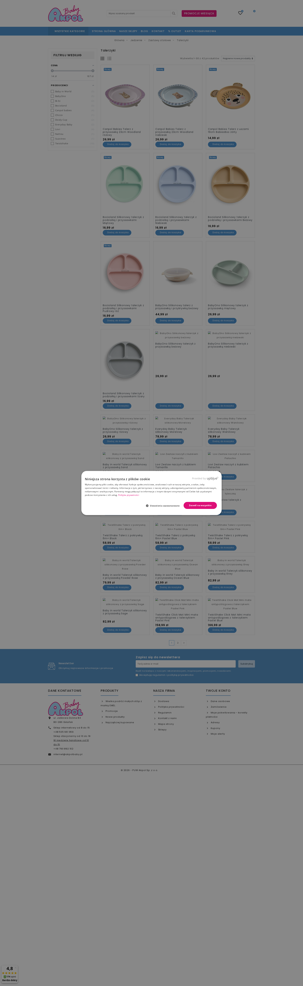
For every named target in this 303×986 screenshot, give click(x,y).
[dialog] (151, 493)
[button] (164, 506)
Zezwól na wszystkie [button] (200, 505)
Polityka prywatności (128, 495)
